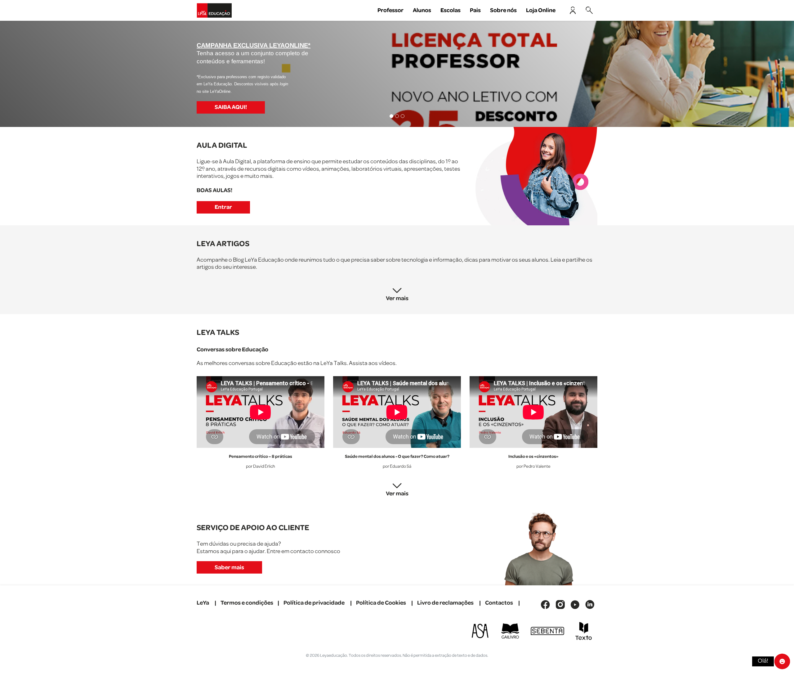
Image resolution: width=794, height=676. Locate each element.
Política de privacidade (314, 603)
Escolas (450, 10)
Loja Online (540, 10)
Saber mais (229, 567)
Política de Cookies (381, 603)
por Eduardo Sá (397, 467)
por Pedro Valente (533, 467)
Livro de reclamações (445, 603)
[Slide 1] (391, 116)
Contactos (499, 603)
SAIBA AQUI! (231, 107)
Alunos (422, 10)
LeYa (203, 603)
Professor (390, 10)
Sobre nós (503, 10)
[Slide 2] (397, 116)
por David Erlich (260, 467)
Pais (475, 10)
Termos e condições (247, 603)
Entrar (223, 207)
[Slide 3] (402, 116)
